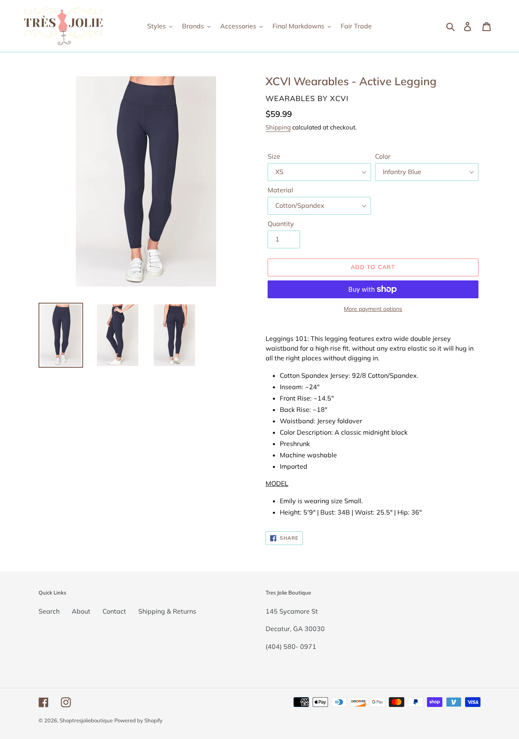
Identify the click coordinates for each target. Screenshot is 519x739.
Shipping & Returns (167, 611)
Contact (114, 611)
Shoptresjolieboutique (86, 720)
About (81, 611)
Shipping (278, 127)
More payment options (373, 308)
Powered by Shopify (138, 720)
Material (280, 190)
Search (49, 611)
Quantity (281, 224)
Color (382, 156)
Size (274, 156)
